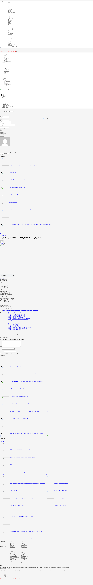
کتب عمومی (23, 549)
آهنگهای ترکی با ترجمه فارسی (21, 310)
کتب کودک (22, 552)
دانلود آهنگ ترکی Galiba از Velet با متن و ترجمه (15, 324)
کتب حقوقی (23, 543)
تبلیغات (5, 575)
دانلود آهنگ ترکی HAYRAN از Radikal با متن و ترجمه (16, 316)
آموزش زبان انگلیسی (24, 556)
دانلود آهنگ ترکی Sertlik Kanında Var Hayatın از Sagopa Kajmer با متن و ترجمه (20, 311)
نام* (1, 348)
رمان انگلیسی (47, 474)
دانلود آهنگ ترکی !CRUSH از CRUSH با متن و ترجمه (16, 320)
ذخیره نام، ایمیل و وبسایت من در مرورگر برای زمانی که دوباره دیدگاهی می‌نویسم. (14, 353)
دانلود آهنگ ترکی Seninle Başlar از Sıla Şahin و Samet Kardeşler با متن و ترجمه (20, 327)
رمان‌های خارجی (23, 551)
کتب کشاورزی (12, 551)
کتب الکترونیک (12, 545)
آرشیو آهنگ (23, 555)
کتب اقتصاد (23, 544)
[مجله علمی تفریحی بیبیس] (0, 47)
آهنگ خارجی (4, 235)
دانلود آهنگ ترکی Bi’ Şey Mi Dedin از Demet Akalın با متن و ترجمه (18, 319)
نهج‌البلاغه (11, 561)
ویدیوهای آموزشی (24, 558)
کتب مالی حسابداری (24, 545)
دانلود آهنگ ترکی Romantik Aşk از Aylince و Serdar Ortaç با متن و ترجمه (19, 318)
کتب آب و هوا (23, 546)
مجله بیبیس (5, 310)
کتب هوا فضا (12, 550)
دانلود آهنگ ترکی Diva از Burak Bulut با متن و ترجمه (16, 323)
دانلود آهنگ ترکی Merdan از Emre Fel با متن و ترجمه (16, 329)
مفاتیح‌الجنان (12, 560)
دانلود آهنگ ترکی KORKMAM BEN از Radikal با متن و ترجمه (17, 314)
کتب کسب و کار (12, 547)
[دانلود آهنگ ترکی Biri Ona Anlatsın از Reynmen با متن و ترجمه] (19, 273)
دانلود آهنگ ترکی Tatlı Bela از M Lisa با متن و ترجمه (16, 325)
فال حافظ (22, 560)
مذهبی (22, 550)
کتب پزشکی (12, 544)
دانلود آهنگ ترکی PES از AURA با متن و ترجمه (15, 313)
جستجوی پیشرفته (24, 561)
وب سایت (1, 351)
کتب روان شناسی (24, 547)
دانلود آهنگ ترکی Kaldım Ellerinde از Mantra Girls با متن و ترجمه (18, 328)
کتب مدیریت (12, 546)
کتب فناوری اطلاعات (13, 543)
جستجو (5, 574)
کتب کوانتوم (12, 549)
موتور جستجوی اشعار (24, 562)
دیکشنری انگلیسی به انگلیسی (14, 557)
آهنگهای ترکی (29, 310)
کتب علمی (2, 474)
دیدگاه (1, 346)
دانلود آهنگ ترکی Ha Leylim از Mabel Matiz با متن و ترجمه (17, 317)
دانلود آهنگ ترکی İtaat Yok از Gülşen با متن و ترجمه (16, 326)
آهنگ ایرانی (23, 554)
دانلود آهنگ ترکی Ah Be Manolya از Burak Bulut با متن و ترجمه (18, 312)
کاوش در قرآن (12, 558)
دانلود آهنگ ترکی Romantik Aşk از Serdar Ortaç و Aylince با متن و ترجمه (19, 315)
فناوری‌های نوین (12, 552)
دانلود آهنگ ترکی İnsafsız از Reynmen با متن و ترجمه (16, 322)
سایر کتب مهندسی (13, 555)
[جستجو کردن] (13, 111)
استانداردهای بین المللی (13, 556)
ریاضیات (11, 553)
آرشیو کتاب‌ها (23, 557)
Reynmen (8, 310)
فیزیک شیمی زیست (13, 554)
